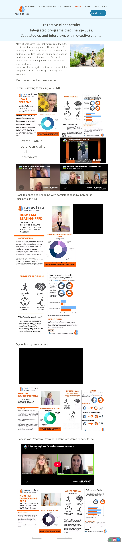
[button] (61, 284)
